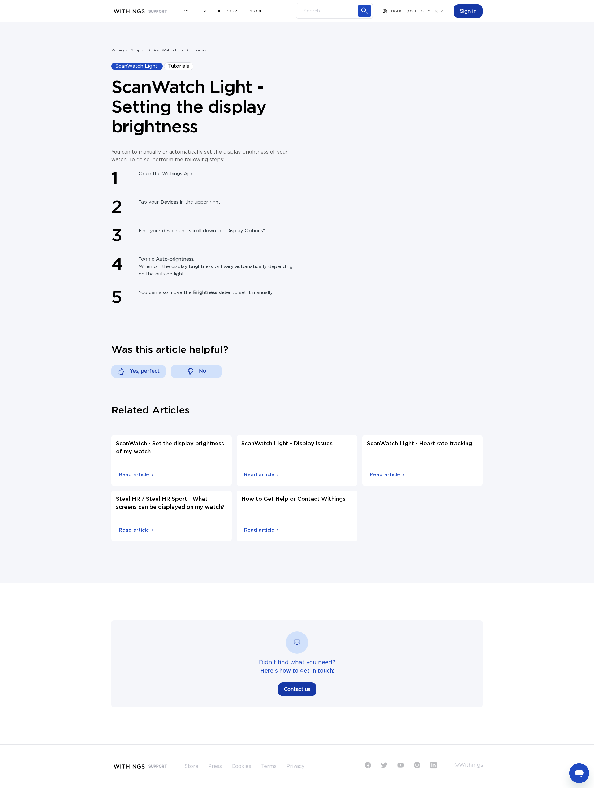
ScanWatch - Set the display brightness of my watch (170, 448)
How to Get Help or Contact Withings (293, 499)
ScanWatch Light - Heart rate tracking (419, 444)
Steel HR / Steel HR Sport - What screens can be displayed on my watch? (170, 503)
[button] (468, 11)
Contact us (297, 689)
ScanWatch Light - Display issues (287, 444)
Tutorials (199, 50)
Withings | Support (128, 50)
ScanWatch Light (168, 50)
